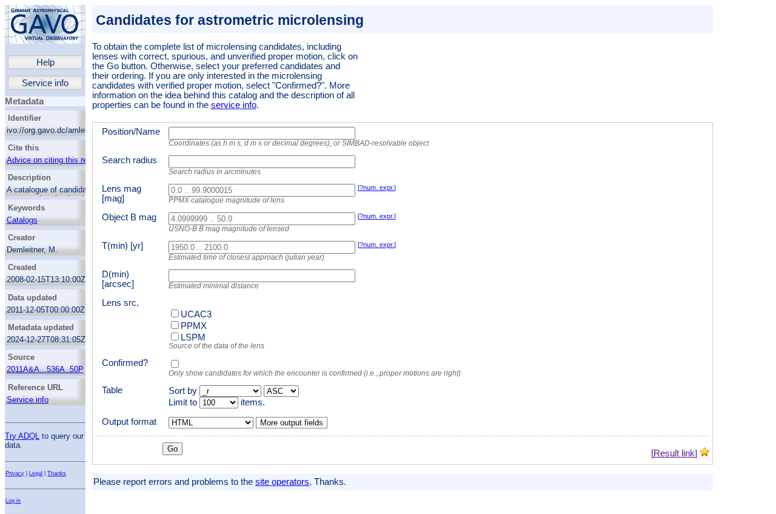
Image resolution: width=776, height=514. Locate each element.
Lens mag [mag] (121, 193)
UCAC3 (196, 314)
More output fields (291, 422)
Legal (35, 473)
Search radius (129, 160)
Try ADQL (22, 436)
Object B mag (129, 217)
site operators (282, 482)
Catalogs (22, 220)
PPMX (194, 326)
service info (233, 105)
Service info (45, 83)
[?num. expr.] (377, 187)
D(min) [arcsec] (118, 279)
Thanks (56, 473)
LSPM (193, 337)
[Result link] (674, 453)
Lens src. (120, 303)
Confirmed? (125, 363)
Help (45, 62)
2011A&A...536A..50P (45, 369)
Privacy (14, 473)
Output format (129, 422)
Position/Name (131, 132)
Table (112, 390)
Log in (13, 501)
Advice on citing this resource (59, 159)
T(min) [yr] (122, 246)
